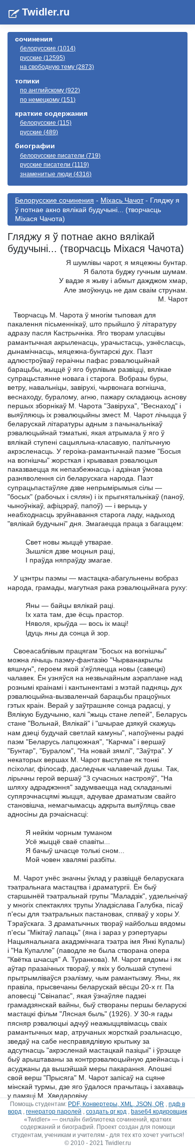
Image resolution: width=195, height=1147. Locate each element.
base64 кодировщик (159, 1111)
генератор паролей (54, 1111)
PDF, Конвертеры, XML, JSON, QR (116, 1104)
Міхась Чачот (122, 200)
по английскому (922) (50, 90)
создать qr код (106, 1111)
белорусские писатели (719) (60, 155)
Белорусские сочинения (54, 200)
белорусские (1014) (48, 48)
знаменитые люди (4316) (56, 174)
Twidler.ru (46, 11)
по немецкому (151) (48, 99)
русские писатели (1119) (54, 164)
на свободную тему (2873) (57, 66)
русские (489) (39, 132)
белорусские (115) (46, 122)
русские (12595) (42, 57)
